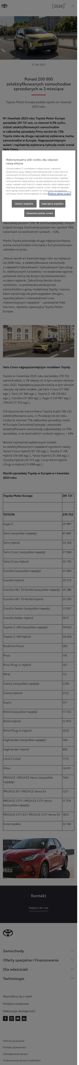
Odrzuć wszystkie (24, 203)
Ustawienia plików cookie (39, 213)
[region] (38, 186)
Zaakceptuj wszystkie (52, 203)
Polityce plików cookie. (60, 193)
